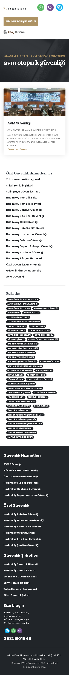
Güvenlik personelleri (19, 335)
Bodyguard (13, 312)
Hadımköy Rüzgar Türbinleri (24, 258)
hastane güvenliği (49, 361)
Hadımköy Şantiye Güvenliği (24, 210)
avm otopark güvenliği (46, 308)
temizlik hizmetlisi (37, 397)
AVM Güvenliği (18, 123)
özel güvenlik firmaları (19, 428)
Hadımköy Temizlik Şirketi (22, 197)
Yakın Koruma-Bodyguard (23, 179)
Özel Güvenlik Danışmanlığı (23, 264)
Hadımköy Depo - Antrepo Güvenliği (26, 495)
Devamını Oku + (17, 149)
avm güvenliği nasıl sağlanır (22, 304)
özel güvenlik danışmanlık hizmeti (25, 415)
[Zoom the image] (40, 5)
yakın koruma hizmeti (18, 406)
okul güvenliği (15, 375)
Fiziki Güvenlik (37, 326)
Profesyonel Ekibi (36, 375)
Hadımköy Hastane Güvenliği (25, 252)
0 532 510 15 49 (17, 638)
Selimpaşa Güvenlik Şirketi (23, 191)
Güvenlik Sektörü (43, 335)
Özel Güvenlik (41, 406)
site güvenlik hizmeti (45, 392)
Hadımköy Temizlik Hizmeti (23, 204)
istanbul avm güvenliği (38, 142)
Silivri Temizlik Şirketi (19, 185)
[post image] (34, 102)
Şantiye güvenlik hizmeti (20, 437)
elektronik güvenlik (18, 317)
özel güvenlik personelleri (21, 432)
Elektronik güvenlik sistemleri (23, 321)
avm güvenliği (14, 135)
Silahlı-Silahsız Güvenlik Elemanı (24, 388)
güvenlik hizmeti (16, 330)
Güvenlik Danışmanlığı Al (20, 21)
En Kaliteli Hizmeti (16, 326)
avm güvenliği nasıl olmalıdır (38, 135)
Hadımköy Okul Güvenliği (22, 222)
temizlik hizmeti (15, 397)
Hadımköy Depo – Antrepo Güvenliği (29, 246)
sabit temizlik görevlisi (39, 379)
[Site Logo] (14, 32)
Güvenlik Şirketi (15, 339)
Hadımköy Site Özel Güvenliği (25, 216)
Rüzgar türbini (15, 379)
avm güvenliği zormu (44, 138)
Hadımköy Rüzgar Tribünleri (22, 344)
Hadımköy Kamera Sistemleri (25, 228)
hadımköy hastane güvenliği (43, 339)
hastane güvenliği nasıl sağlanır (24, 366)
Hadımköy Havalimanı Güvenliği (26, 234)
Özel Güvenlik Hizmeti (18, 410)
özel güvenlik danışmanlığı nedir (24, 423)
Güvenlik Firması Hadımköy (23, 270)
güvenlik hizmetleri (39, 330)
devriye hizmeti (31, 312)
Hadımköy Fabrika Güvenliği (24, 240)
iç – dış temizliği (44, 370)
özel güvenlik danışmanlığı (21, 419)
